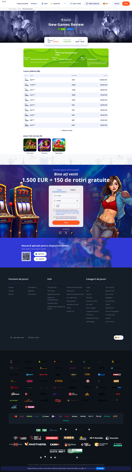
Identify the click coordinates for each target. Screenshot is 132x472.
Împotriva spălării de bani (75, 294)
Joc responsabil (72, 298)
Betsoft (11, 294)
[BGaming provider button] (116, 361)
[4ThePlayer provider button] (58, 387)
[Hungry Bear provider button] (73, 400)
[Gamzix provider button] (29, 361)
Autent (117, 3)
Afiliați (69, 308)
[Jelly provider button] (87, 394)
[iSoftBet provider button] (87, 368)
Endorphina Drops (92, 318)
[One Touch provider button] (102, 381)
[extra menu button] (65, 3)
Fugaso (11, 287)
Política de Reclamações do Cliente (56, 308)
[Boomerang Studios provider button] (102, 387)
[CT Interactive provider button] (116, 368)
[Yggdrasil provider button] (58, 361)
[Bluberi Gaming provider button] (29, 381)
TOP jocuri (89, 315)
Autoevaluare (71, 301)
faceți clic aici (91, 468)
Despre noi (70, 311)
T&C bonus (51, 291)
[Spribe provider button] (58, 374)
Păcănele (89, 298)
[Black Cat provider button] (44, 400)
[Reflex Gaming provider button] (102, 394)
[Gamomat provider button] (44, 361)
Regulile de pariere (53, 294)
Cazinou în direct (91, 301)
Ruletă (108, 304)
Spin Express (110, 287)
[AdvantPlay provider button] (29, 400)
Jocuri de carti (110, 301)
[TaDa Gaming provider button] (58, 381)
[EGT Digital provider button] (73, 394)
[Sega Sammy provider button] (29, 387)
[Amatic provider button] (102, 361)
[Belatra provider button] (102, 374)
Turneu (19, 9)
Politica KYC (71, 291)
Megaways (109, 298)
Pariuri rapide (90, 308)
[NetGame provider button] (87, 361)
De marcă (89, 304)
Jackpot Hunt (110, 291)
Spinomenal (32, 294)
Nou (87, 291)
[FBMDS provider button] (116, 374)
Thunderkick (32, 287)
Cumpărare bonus (92, 311)
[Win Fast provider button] (87, 381)
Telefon (72, 190)
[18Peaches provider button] (29, 407)
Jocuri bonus (110, 322)
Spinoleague (90, 322)
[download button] (26, 256)
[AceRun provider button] (116, 394)
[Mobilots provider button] (29, 374)
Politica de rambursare (74, 287)
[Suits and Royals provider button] (116, 400)
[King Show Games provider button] (116, 381)
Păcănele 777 (110, 308)
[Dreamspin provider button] (102, 400)
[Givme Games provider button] (102, 368)
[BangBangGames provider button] (15, 394)
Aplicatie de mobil (72, 304)
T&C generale (52, 287)
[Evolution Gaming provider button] (44, 381)
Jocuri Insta (109, 294)
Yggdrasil (31, 291)
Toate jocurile (110, 315)
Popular (89, 294)
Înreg (126, 3)
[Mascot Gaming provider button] (15, 387)
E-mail (59, 190)
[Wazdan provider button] (58, 368)
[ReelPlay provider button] (73, 387)
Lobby (88, 287)
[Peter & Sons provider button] (15, 368)
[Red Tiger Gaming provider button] (44, 374)
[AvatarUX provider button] (44, 387)
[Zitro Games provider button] (73, 381)
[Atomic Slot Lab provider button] (73, 374)
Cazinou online (12, 9)
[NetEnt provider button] (29, 368)
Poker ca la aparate (112, 311)
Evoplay (11, 291)
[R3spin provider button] (87, 400)
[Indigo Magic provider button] (58, 394)
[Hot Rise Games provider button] (58, 400)
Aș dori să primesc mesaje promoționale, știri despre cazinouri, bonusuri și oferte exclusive (66, 217)
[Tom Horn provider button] (15, 381)
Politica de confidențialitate (62, 211)
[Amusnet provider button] (15, 400)
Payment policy (52, 303)
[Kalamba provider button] (73, 368)
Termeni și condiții (71, 213)
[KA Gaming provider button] (29, 394)
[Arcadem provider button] (15, 374)
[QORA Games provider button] (44, 394)
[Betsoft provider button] (73, 361)
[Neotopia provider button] (15, 407)
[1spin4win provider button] (44, 368)
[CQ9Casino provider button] (87, 374)
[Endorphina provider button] (15, 361)
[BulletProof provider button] (87, 387)
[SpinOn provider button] (116, 387)
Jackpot (108, 318)
